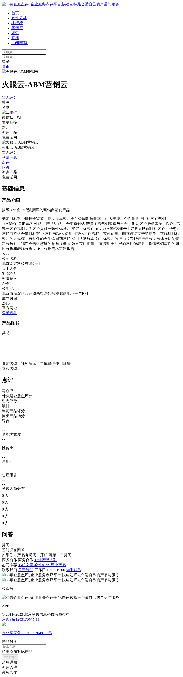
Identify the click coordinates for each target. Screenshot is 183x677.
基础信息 (9, 157)
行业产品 (58, 565)
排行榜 (17, 23)
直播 (15, 38)
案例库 (17, 28)
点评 (6, 162)
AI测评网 (19, 43)
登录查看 (9, 313)
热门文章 (26, 565)
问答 (6, 167)
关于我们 (25, 570)
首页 (15, 13)
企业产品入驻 (45, 560)
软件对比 (42, 565)
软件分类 (19, 18)
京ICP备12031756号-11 (21, 619)
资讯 (15, 33)
